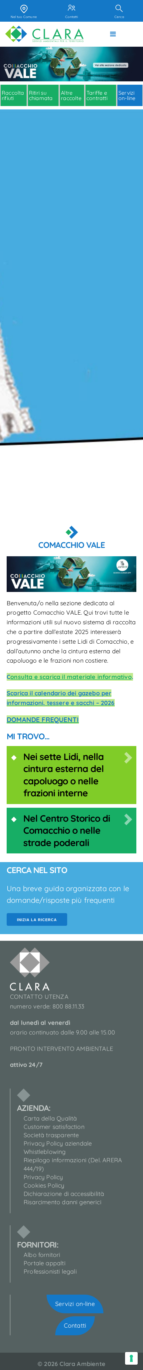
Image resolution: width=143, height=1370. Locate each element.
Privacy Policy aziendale (58, 1143)
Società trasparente (51, 1135)
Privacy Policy (43, 1177)
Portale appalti (45, 1263)
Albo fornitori (42, 1255)
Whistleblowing (45, 1152)
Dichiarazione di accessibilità (64, 1194)
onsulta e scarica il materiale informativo (71, 677)
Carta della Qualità (50, 1118)
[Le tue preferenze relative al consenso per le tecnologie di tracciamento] (131, 1358)
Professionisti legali (50, 1271)
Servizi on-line (75, 1304)
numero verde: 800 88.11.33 (47, 1006)
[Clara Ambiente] (44, 34)
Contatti (75, 1325)
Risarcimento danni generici (62, 1202)
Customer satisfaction (54, 1127)
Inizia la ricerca (37, 920)
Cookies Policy (44, 1185)
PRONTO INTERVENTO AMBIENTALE (61, 1049)
